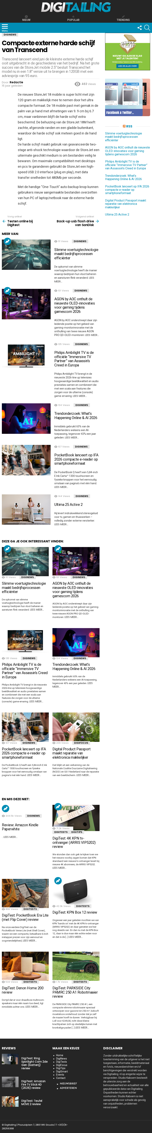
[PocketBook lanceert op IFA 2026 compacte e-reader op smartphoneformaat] (26, 460)
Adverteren (68, 1088)
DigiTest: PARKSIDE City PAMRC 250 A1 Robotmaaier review (75, 992)
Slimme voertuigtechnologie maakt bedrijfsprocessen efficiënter (76, 253)
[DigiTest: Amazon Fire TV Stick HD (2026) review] (10, 1082)
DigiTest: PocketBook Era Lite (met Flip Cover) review (25, 917)
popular (73, 19)
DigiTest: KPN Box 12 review (74, 912)
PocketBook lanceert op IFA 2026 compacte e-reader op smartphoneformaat (76, 459)
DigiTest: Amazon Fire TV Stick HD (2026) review (33, 1084)
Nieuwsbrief (68, 1084)
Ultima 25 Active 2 (68, 504)
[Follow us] (139, 27)
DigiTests (61, 832)
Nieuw (26, 19)
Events (60, 1074)
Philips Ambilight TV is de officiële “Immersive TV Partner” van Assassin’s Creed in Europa (74, 358)
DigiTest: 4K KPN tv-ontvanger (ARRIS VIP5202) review (74, 842)
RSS (129, 126)
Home (59, 1055)
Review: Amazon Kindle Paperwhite (20, 827)
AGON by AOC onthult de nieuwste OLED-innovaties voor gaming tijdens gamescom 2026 (74, 305)
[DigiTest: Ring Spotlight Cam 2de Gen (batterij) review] (10, 1059)
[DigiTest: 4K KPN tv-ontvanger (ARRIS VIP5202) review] (75, 818)
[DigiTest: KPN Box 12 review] (75, 892)
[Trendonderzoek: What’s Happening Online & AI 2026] (26, 418)
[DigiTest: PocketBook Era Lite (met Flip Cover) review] (25, 893)
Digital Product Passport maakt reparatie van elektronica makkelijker (71, 753)
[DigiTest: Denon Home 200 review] (25, 966)
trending (123, 19)
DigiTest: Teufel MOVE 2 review (31, 1102)
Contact (60, 1077)
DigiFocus (81, 743)
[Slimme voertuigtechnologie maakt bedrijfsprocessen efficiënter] (26, 255)
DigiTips (76, 832)
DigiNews (80, 241)
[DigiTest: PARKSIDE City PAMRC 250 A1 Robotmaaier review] (75, 966)
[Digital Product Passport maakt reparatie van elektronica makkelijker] (75, 727)
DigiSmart (62, 1071)
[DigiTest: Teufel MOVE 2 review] (10, 1101)
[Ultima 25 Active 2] (26, 509)
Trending (7, 241)
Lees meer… (92, 335)
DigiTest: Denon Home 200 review (22, 990)
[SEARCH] (147, 27)
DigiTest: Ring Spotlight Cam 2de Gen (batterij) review (34, 1063)
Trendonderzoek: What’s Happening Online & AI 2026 (75, 415)
